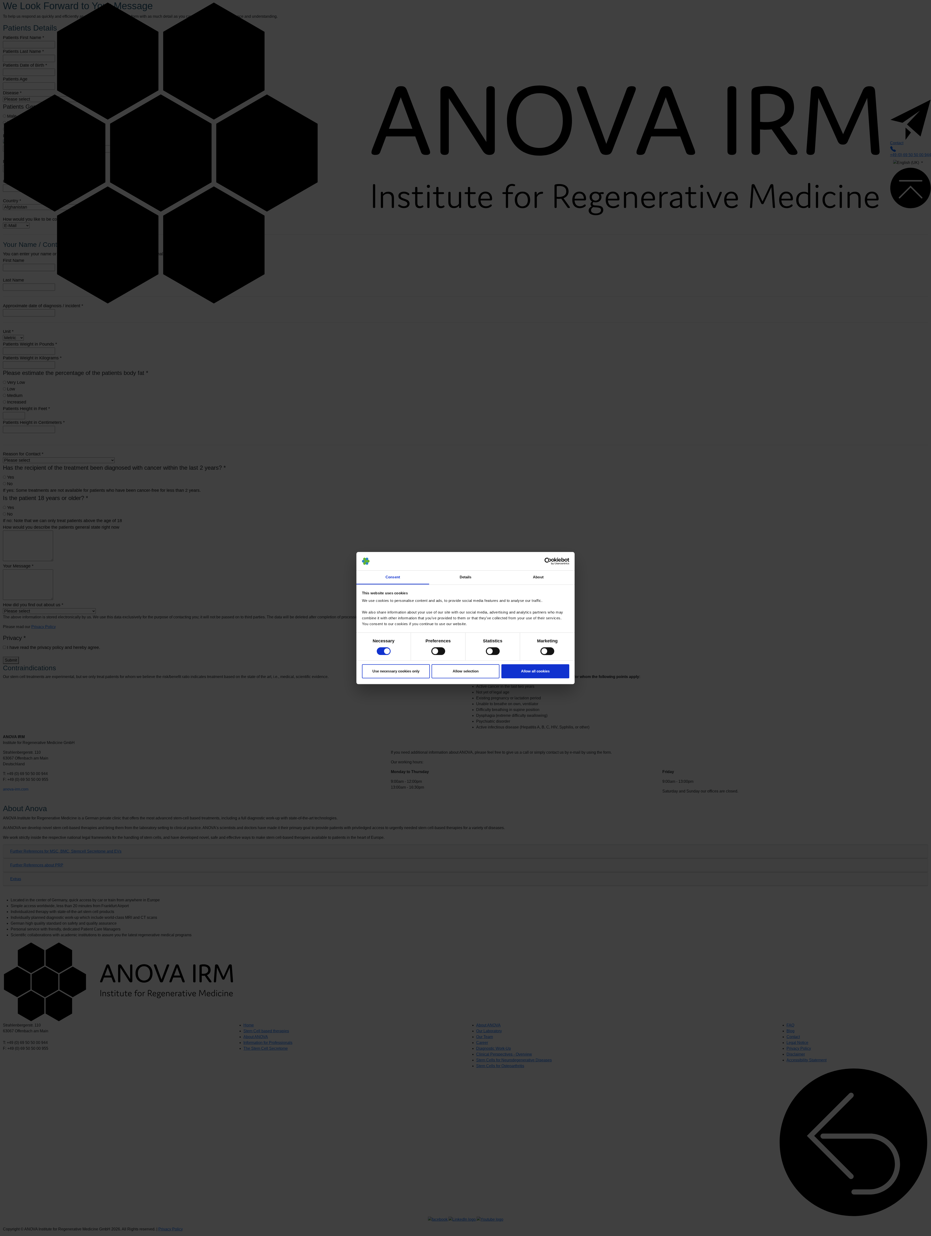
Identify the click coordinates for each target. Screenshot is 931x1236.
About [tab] (538, 577)
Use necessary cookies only (395, 671)
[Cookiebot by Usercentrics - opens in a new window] (548, 561)
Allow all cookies (535, 671)
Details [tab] (466, 577)
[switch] (438, 651)
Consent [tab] (392, 577)
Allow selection (466, 671)
